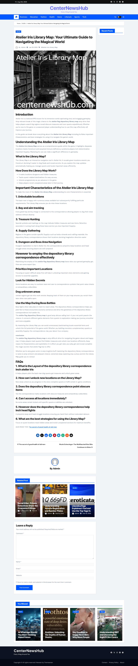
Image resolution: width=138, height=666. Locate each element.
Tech (84, 17)
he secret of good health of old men (43, 427)
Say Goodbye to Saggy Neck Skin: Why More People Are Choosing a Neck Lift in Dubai (82, 637)
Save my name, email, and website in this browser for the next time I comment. (44, 582)
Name (18, 562)
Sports (77, 17)
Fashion (44, 17)
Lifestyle (68, 17)
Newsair (39, 662)
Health (52, 17)
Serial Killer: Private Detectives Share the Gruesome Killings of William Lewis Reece (28, 508)
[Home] (16, 17)
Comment (20, 533)
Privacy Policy (113, 662)
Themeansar (48, 662)
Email (18, 569)
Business (23, 17)
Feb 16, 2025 (59, 513)
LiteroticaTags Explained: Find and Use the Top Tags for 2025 (81, 510)
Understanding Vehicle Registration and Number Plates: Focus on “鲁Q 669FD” (54, 511)
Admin (23, 47)
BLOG (18, 31)
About (122, 662)
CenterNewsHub (69, 8)
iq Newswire (24, 511)
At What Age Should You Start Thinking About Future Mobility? (27, 636)
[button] (123, 17)
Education (34, 17)
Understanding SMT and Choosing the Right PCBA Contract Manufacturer (110, 636)
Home (59, 17)
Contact (104, 662)
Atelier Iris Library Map (50, 47)
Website (19, 575)
